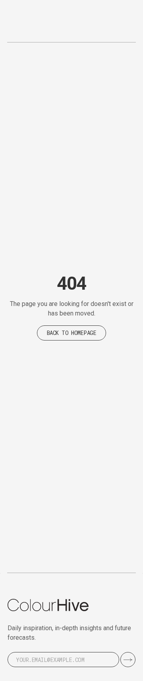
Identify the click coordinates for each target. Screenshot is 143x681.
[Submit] (127, 659)
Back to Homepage (71, 333)
